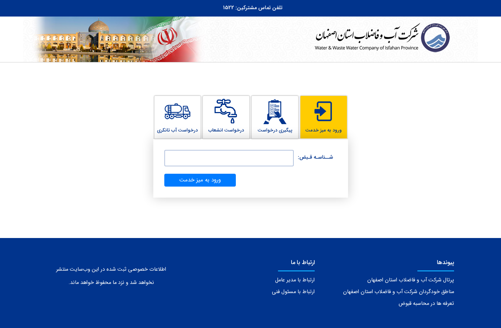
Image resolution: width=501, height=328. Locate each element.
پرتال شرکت (410, 280)
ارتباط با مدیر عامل (295, 280)
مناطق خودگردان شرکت (398, 292)
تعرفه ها (426, 303)
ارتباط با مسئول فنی (293, 292)
